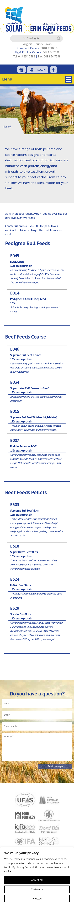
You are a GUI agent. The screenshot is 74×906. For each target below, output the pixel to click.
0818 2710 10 (49, 48)
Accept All (37, 880)
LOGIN (41, 70)
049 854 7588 (51, 52)
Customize (37, 889)
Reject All (37, 898)
